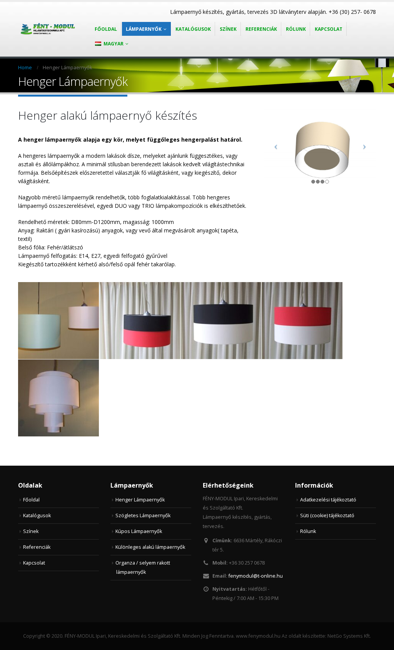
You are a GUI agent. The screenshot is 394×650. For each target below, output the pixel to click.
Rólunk (296, 29)
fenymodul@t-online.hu (256, 576)
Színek (228, 29)
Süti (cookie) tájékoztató (327, 515)
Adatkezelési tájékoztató (328, 499)
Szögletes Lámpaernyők (142, 515)
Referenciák (261, 29)
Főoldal (106, 29)
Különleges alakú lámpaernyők (150, 547)
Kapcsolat (328, 29)
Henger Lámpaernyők (140, 499)
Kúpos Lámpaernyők (138, 531)
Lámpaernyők (144, 29)
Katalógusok (193, 29)
